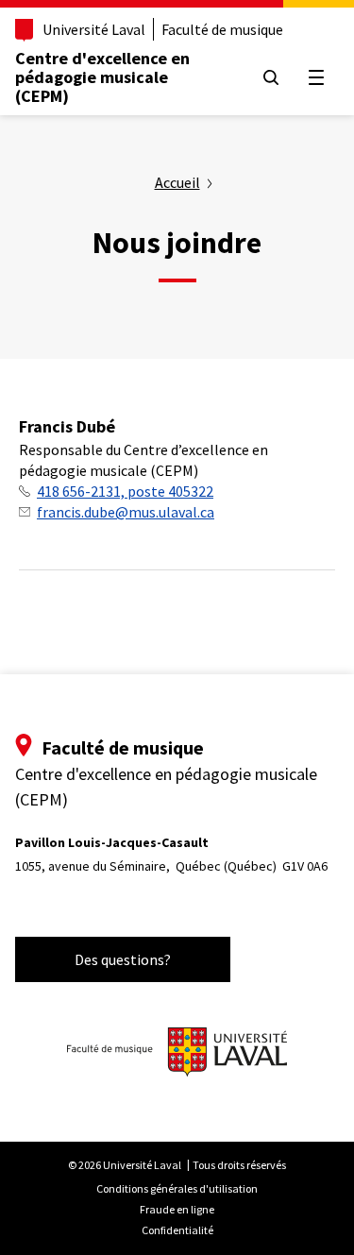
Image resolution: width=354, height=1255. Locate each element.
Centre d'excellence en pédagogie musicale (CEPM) (102, 77)
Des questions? (123, 959)
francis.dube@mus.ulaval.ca (125, 511)
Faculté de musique (222, 29)
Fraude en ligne (177, 1209)
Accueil (177, 182)
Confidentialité (177, 1230)
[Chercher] (271, 77)
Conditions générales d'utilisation (177, 1188)
